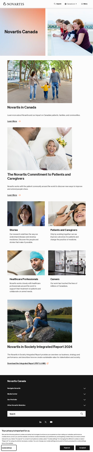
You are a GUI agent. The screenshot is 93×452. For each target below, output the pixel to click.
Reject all (67, 448)
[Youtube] (51, 422)
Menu (85, 4)
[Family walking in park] (39, 81)
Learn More (12, 121)
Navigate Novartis (85, 388)
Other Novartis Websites (85, 405)
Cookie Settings (7, 448)
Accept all (82, 448)
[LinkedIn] (40, 422)
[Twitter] (46, 422)
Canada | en (71, 4)
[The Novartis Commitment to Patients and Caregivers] (39, 148)
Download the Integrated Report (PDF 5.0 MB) (26, 363)
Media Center (85, 394)
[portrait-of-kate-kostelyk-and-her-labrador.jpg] (39, 321)
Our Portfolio (85, 400)
